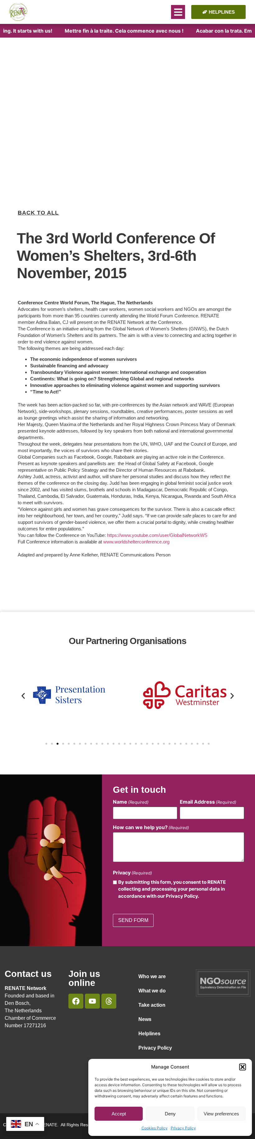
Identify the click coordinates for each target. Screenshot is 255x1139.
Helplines (149, 1033)
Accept (119, 1113)
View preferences (221, 1113)
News (144, 1019)
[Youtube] (92, 1001)
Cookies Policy (154, 1128)
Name (131, 801)
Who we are (152, 976)
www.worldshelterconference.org (136, 541)
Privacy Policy (183, 1128)
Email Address (208, 801)
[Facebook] (75, 1001)
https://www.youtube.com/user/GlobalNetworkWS (157, 535)
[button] (242, 1067)
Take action (151, 1005)
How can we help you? (151, 827)
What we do (152, 990)
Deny (170, 1113)
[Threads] (108, 1001)
